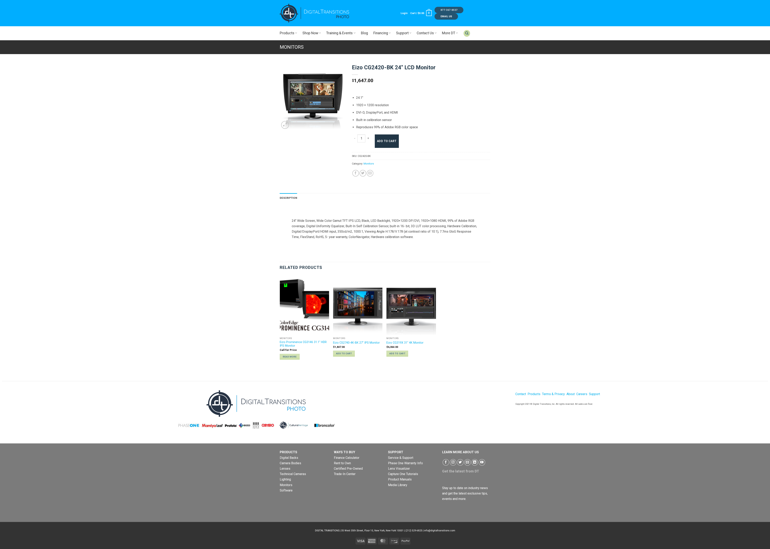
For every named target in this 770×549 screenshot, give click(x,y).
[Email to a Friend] (370, 173)
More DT (448, 33)
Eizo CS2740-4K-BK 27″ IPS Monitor (356, 342)
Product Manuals (400, 479)
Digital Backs (289, 458)
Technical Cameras (293, 474)
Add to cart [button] (344, 353)
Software (286, 490)
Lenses (285, 468)
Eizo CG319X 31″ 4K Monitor (405, 342)
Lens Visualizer (399, 468)
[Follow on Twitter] (460, 462)
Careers (581, 394)
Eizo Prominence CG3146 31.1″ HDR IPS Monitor (303, 344)
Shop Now (310, 33)
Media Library (397, 485)
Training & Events (339, 33)
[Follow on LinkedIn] (474, 462)
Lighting (285, 479)
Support (402, 33)
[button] (404, 13)
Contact (520, 394)
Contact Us (425, 33)
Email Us (446, 16)
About (570, 394)
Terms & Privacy (553, 394)
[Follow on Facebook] (446, 462)
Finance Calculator (346, 458)
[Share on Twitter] (363, 173)
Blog (364, 33)
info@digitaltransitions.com (439, 530)
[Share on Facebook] (355, 173)
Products (287, 33)
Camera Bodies (290, 463)
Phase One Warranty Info (405, 463)
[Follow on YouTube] (482, 462)
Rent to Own (342, 463)
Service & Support (400, 458)
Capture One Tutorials (403, 474)
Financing (380, 33)
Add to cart (387, 141)
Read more (290, 356)
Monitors (292, 47)
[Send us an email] (467, 462)
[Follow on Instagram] (453, 462)
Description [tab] (288, 197)
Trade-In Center (345, 474)
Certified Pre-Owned (348, 468)
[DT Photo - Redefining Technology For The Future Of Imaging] (315, 13)
